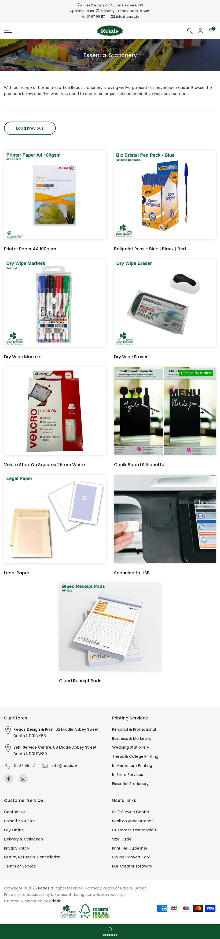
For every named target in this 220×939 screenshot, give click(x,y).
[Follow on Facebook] (8, 778)
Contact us (14, 811)
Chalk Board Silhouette (139, 465)
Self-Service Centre (130, 811)
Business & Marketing (132, 738)
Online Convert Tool (131, 857)
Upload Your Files (19, 821)
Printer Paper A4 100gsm (30, 249)
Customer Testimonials (134, 830)
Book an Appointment (132, 821)
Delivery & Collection (23, 839)
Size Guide (121, 839)
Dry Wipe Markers (23, 357)
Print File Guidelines (130, 848)
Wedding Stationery (130, 747)
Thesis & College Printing (135, 756)
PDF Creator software (132, 866)
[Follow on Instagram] (23, 778)
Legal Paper (16, 573)
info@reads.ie (63, 765)
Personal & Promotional (134, 729)
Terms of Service (20, 866)
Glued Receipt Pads (80, 681)
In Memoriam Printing (132, 765)
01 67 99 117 (23, 765)
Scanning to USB (132, 573)
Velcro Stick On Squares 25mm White (44, 465)
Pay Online (14, 830)
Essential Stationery (130, 783)
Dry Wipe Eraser (131, 357)
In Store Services (127, 774)
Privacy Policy (16, 848)
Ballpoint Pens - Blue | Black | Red (150, 249)
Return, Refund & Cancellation (32, 857)
